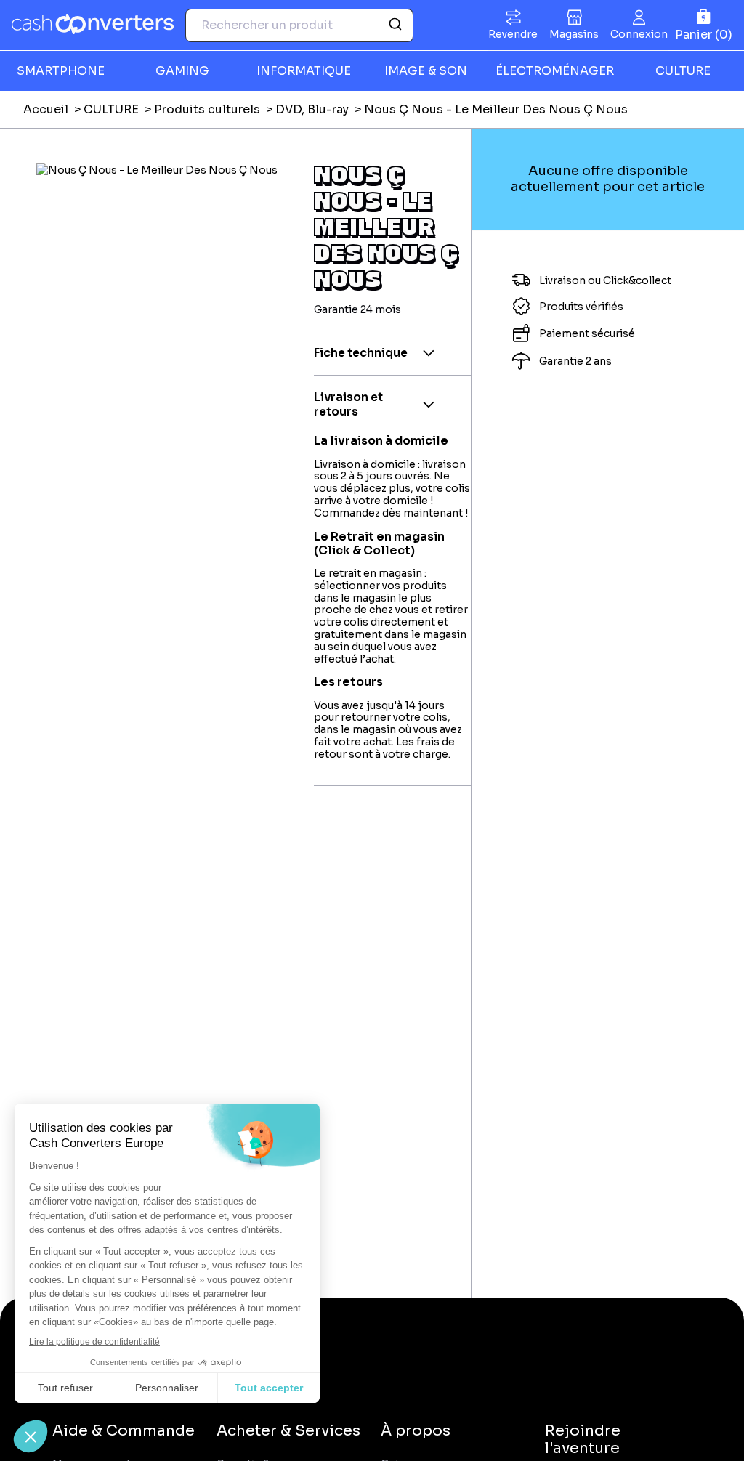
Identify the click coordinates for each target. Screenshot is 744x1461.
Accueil (45, 109)
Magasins (574, 34)
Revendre (513, 34)
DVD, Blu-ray (312, 109)
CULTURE (111, 109)
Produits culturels (207, 109)
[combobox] (299, 25)
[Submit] (397, 25)
